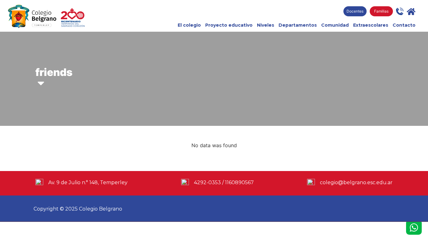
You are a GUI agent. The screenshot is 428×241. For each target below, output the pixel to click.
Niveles (265, 25)
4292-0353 (207, 182)
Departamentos (298, 25)
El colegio (189, 25)
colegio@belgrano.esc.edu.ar (356, 182)
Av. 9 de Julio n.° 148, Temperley (88, 182)
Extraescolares (370, 25)
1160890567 (239, 182)
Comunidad (335, 25)
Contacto (404, 25)
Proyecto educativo (229, 25)
